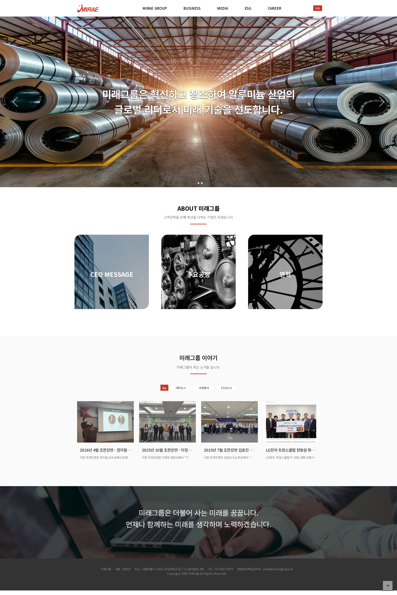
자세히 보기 (111, 301)
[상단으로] (388, 586)
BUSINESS (192, 8)
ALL (164, 388)
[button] (195, 183)
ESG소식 (226, 388)
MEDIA (222, 8)
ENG (317, 8)
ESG (248, 8)
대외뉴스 (181, 388)
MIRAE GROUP (154, 8)
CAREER (274, 8)
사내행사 (203, 388)
